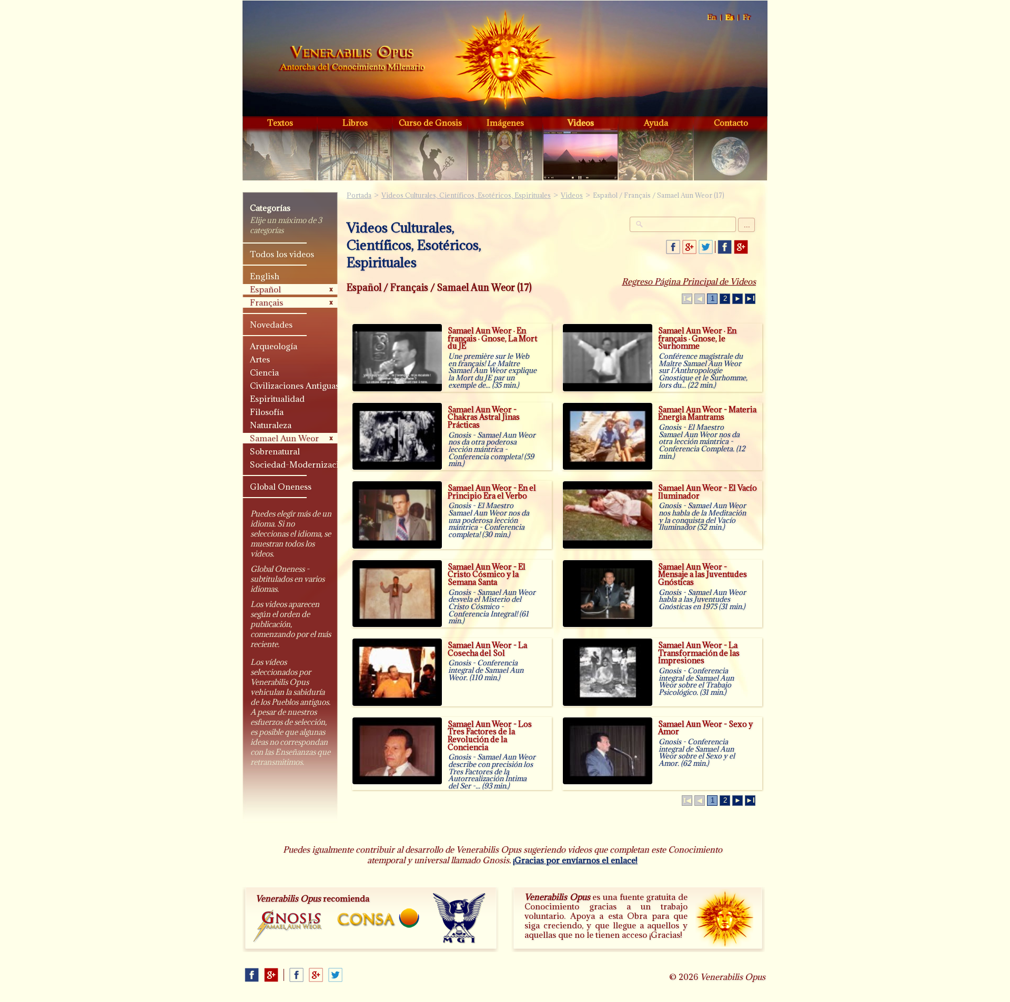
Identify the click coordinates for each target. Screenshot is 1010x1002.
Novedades (271, 324)
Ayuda (656, 122)
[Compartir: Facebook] (673, 247)
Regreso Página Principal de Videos (689, 281)
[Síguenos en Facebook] (725, 247)
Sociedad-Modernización (296, 464)
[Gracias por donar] (724, 918)
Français (747, 18)
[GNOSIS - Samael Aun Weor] (288, 926)
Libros (355, 122)
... (747, 225)
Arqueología (273, 346)
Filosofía (267, 412)
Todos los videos (282, 254)
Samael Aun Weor (284, 438)
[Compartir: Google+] (689, 247)
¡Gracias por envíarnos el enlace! (575, 860)
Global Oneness (280, 486)
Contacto (731, 122)
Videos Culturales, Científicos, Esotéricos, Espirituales (466, 195)
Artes (260, 359)
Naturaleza (270, 425)
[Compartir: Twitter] (706, 247)
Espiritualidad (277, 398)
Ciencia (264, 372)
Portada (351, 60)
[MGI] (459, 918)
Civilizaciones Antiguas (294, 385)
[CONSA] (378, 918)
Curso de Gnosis (430, 122)
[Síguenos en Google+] (741, 247)
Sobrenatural (275, 451)
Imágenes (505, 122)
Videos (581, 122)
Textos (280, 122)
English (712, 18)
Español (730, 18)
